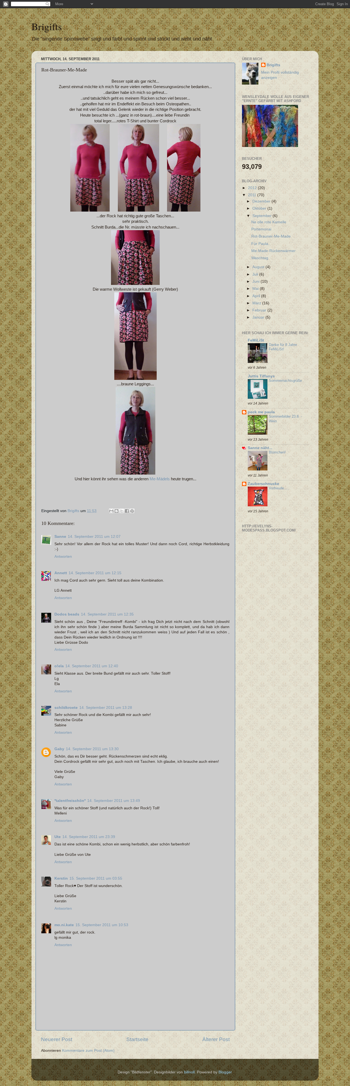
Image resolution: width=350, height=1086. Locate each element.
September (262, 216)
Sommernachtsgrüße (285, 381)
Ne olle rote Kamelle (268, 222)
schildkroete (66, 708)
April (256, 296)
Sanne (60, 537)
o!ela (59, 666)
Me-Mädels (160, 479)
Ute (57, 837)
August (259, 267)
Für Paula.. (260, 244)
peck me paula (261, 412)
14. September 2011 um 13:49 (113, 801)
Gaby (59, 749)
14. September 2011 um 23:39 (88, 837)
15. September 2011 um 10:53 (101, 925)
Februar (259, 310)
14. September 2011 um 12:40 (91, 666)
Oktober (259, 208)
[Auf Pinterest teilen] (132, 511)
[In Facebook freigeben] (127, 511)
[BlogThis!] (116, 511)
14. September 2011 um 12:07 (94, 537)
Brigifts (46, 26)
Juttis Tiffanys (261, 376)
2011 (252, 195)
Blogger (225, 1072)
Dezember (262, 201)
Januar (259, 317)
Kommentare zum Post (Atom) (88, 1051)
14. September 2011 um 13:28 (105, 708)
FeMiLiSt (256, 340)
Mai (256, 289)
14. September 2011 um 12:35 (107, 614)
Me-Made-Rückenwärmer (273, 251)
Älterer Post (216, 1039)
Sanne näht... (260, 448)
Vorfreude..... (279, 488)
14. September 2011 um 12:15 (95, 573)
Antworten (63, 556)
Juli (255, 274)
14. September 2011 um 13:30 (92, 749)
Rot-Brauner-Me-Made (271, 236)
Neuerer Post (56, 1039)
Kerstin (61, 878)
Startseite (137, 1039)
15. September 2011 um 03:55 (95, 878)
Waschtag (259, 258)
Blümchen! (277, 452)
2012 (253, 188)
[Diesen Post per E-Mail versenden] (111, 511)
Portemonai (261, 229)
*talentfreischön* (70, 801)
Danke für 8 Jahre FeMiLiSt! (283, 347)
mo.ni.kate (64, 925)
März (257, 303)
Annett (60, 573)
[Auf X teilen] (121, 511)
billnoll (189, 1072)
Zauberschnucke (263, 484)
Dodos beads (66, 614)
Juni (256, 281)
